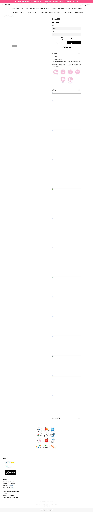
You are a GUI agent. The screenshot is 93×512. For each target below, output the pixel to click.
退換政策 (13, 484)
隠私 (4, 487)
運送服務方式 (12, 482)
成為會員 (11, 486)
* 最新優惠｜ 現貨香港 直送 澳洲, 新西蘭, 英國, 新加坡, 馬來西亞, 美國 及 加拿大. (29, 8)
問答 (13, 487)
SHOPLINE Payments (49, 510)
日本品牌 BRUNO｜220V (16, 12)
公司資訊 (9, 487)
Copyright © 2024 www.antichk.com (46, 501)
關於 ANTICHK (79, 12)
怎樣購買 (5, 482)
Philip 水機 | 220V (67, 12)
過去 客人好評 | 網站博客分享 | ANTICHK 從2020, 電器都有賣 (68, 8)
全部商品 (6, 16)
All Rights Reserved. (46, 506)
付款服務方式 (6, 484)
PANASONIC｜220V (32, 12)
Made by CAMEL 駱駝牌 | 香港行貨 (50, 12)
